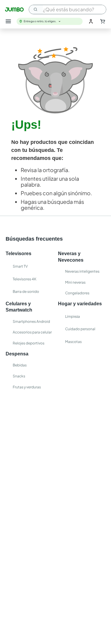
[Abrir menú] (8, 21)
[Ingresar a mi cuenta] (90, 21)
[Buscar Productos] (35, 9)
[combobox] (67, 9)
